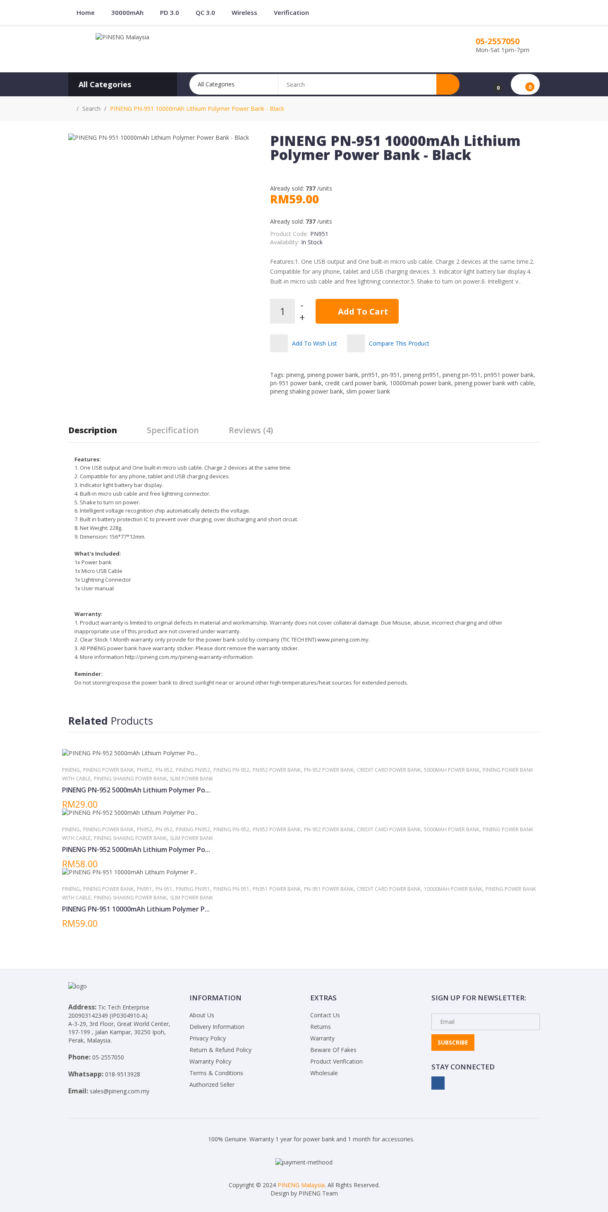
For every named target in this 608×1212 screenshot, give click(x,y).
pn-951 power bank (296, 383)
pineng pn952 (193, 769)
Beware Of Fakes (333, 1050)
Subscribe (453, 1042)
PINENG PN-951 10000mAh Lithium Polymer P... (136, 909)
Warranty (322, 1038)
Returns (320, 1027)
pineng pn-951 (462, 375)
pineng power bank (332, 375)
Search (91, 108)
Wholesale (324, 1073)
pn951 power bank (509, 375)
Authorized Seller (212, 1084)
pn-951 (390, 375)
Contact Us (325, 1015)
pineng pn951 (421, 375)
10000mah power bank (420, 383)
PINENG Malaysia (301, 1185)
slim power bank (368, 391)
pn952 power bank (277, 769)
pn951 (369, 375)
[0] (493, 84)
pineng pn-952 (231, 769)
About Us (201, 1015)
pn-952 (164, 769)
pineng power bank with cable (494, 383)
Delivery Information (216, 1027)
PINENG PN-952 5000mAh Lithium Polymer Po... (136, 789)
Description (92, 430)
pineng (295, 375)
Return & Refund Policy (220, 1050)
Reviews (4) (251, 430)
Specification (173, 430)
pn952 (144, 769)
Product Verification (336, 1061)
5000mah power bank (451, 769)
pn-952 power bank (329, 769)
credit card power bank (355, 383)
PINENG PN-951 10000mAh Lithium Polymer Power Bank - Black (197, 108)
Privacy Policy (207, 1038)
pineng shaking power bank (306, 391)
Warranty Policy (210, 1061)
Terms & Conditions (216, 1073)
